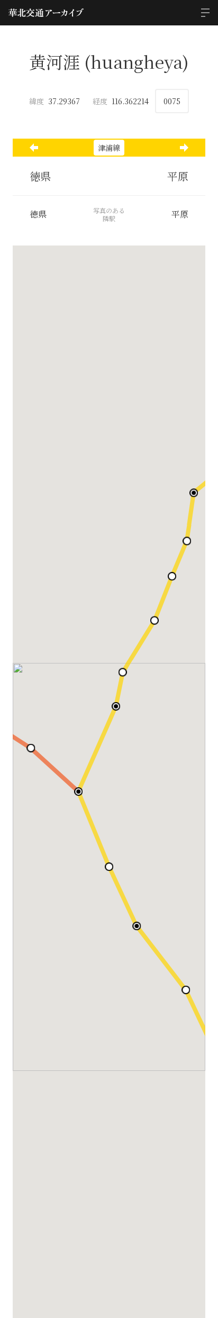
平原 (177, 176)
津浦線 (109, 147)
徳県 (40, 176)
